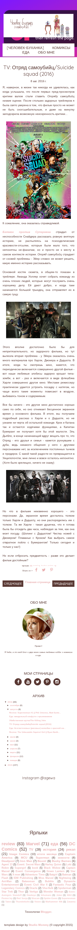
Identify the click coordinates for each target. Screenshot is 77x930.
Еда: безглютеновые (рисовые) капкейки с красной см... (37, 728)
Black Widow (52, 868)
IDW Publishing (23, 878)
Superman (42, 857)
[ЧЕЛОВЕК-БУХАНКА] (25, 47)
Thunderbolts (23, 901)
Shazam (35, 898)
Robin (5, 868)
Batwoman (28, 881)
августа (14, 709)
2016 (10, 702)
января (13, 760)
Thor (21, 891)
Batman (66, 874)
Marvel (33, 843)
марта (13, 752)
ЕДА (25, 52)
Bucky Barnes (61, 861)
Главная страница (37, 582)
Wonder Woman (53, 891)
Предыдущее (63, 583)
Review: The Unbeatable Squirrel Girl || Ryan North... (34, 732)
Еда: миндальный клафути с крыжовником (30, 716)
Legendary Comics (13, 888)
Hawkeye (31, 895)
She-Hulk (47, 888)
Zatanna (71, 901)
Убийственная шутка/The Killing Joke (27, 720)
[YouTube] (28, 682)
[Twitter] (38, 682)
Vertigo (33, 891)
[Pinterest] (48, 682)
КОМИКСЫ (61, 47)
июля (12, 737)
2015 (10, 765)
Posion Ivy (7, 898)
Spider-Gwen (50, 898)
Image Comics (19, 854)
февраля (14, 756)
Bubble (49, 881)
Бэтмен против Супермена (27, 231)
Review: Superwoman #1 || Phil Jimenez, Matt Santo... (35, 713)
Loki (68, 864)
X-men (16, 874)
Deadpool (8, 861)
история (49, 849)
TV (55, 566)
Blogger (46, 911)
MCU (24, 857)
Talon (8, 901)
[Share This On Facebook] (36, 570)
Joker (59, 895)
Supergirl (20, 868)
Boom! (42, 861)
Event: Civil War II (36, 884)
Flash (5, 878)
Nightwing (65, 878)
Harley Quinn (53, 864)
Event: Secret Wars (28, 864)
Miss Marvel (46, 878)
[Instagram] (57, 682)
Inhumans (46, 895)
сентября (14, 705)
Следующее (13, 583)
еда (54, 843)
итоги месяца (47, 854)
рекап (70, 849)
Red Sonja (22, 898)
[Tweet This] (44, 570)
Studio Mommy (39, 924)
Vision (37, 901)
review (8, 843)
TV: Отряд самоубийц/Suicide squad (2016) (30, 724)
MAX (69, 895)
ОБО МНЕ (46, 52)
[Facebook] (19, 682)
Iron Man (26, 861)
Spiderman (64, 888)
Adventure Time (35, 874)
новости (63, 857)
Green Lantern (56, 871)
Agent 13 (7, 864)
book (35, 868)
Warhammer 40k (53, 901)
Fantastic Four (62, 884)
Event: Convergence (28, 871)
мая (12, 745)
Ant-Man (7, 881)
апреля (13, 748)
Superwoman (68, 898)
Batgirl (53, 874)
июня (12, 741)
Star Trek (7, 891)
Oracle (33, 888)
